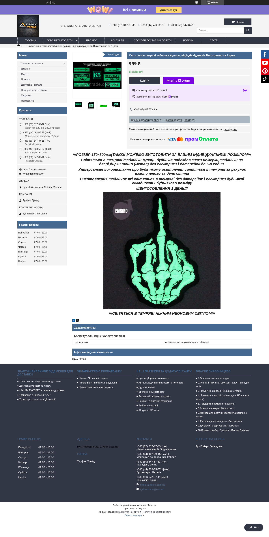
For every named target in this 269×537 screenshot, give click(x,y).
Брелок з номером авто (152, 391)
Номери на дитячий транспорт (155, 401)
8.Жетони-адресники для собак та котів (220, 421)
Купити (144, 80)
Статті (214, 40)
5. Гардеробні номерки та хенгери (216, 403)
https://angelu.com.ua (34, 169)
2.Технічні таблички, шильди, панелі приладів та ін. (222, 384)
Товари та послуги (59, 40)
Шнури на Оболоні (149, 410)
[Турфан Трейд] (28, 35)
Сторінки (26, 95)
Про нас (91, 40)
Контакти (117, 40)
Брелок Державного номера (154, 378)
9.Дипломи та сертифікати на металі (218, 425)
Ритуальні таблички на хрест (155, 396)
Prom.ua (152, 505)
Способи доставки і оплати (152, 40)
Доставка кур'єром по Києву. (35, 385)
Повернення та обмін (34, 90)
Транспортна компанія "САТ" (35, 395)
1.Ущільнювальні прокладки (213, 378)
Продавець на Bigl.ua (135, 508)
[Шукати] (248, 30)
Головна (30, 40)
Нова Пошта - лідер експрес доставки (40, 381)
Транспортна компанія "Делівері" (37, 399)
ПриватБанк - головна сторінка (96, 387)
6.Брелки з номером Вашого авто (216, 408)
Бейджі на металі (148, 405)
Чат (256, 527)
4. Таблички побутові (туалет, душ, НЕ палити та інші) (222, 397)
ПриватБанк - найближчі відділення (98, 382)
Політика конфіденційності (157, 512)
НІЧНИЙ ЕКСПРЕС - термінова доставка (41, 390)
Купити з (172, 80)
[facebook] (73, 321)
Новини (188, 40)
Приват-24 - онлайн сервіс (93, 378)
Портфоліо (27, 100)
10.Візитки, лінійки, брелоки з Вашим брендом (223, 430)
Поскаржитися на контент (127, 512)
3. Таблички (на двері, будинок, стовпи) (220, 391)
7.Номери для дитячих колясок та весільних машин (221, 414)
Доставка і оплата (31, 84)
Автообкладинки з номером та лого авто (161, 382)
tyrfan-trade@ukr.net (33, 173)
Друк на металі (147, 387)
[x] (77, 321)
